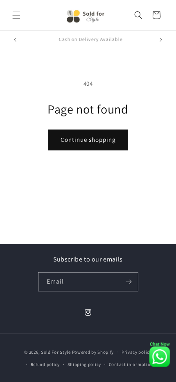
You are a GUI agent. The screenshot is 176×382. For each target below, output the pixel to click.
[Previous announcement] (15, 40)
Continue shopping (88, 139)
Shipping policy (85, 364)
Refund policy (45, 364)
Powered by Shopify (93, 352)
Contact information (131, 364)
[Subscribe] (129, 281)
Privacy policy (137, 352)
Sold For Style (56, 352)
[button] (16, 15)
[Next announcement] (161, 40)
